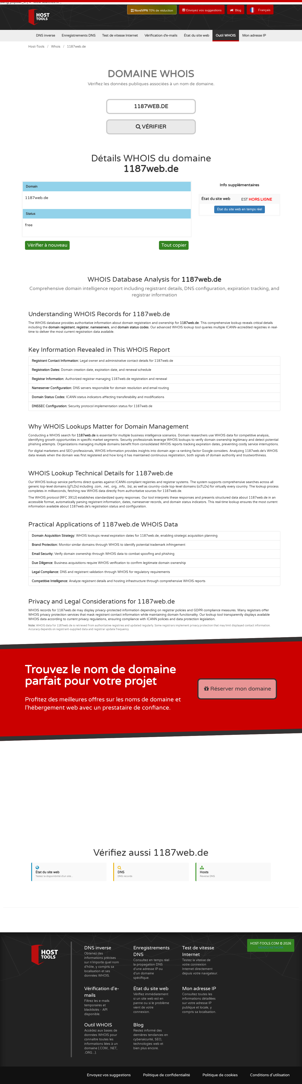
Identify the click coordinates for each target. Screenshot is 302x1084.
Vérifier (153, 127)
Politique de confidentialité (166, 1075)
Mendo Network (270, 947)
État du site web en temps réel (239, 209)
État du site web (196, 35)
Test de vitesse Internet (120, 35)
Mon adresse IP (254, 35)
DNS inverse (45, 35)
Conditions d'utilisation (270, 1075)
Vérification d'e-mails (161, 35)
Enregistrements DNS (79, 35)
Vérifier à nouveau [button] (47, 245)
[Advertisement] (151, 792)
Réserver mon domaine (240, 688)
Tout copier (173, 245)
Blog (238, 10)
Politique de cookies (220, 1075)
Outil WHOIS (226, 35)
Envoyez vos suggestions (203, 10)
